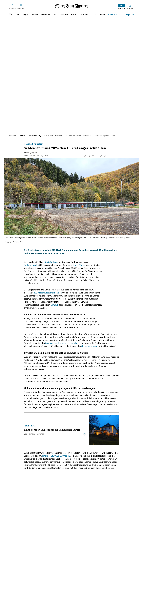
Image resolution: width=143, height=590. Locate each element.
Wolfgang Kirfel (32, 152)
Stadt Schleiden (52, 262)
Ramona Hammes (36, 434)
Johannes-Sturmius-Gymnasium (56, 455)
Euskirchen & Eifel (35, 135)
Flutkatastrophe (31, 265)
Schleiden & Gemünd (54, 135)
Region (22, 135)
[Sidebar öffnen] (11, 14)
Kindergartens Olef (89, 346)
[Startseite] (71, 6)
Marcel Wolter (79, 265)
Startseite (12, 135)
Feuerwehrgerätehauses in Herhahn (61, 343)
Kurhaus (54, 304)
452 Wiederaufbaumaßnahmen (48, 292)
